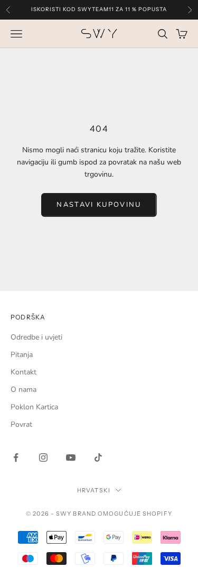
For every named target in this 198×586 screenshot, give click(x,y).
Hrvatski (93, 490)
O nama (23, 389)
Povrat (21, 424)
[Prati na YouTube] (70, 457)
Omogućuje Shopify (135, 513)
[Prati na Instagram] (43, 457)
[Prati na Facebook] (16, 457)
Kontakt (23, 372)
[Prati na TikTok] (98, 457)
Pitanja (22, 355)
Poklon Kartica (34, 407)
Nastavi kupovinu (98, 204)
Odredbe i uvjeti (36, 337)
